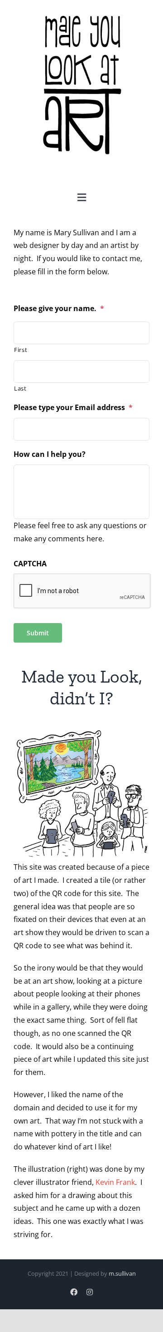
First (20, 350)
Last (20, 388)
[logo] (81, 13)
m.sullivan (122, 1273)
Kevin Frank (115, 1182)
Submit (38, 633)
